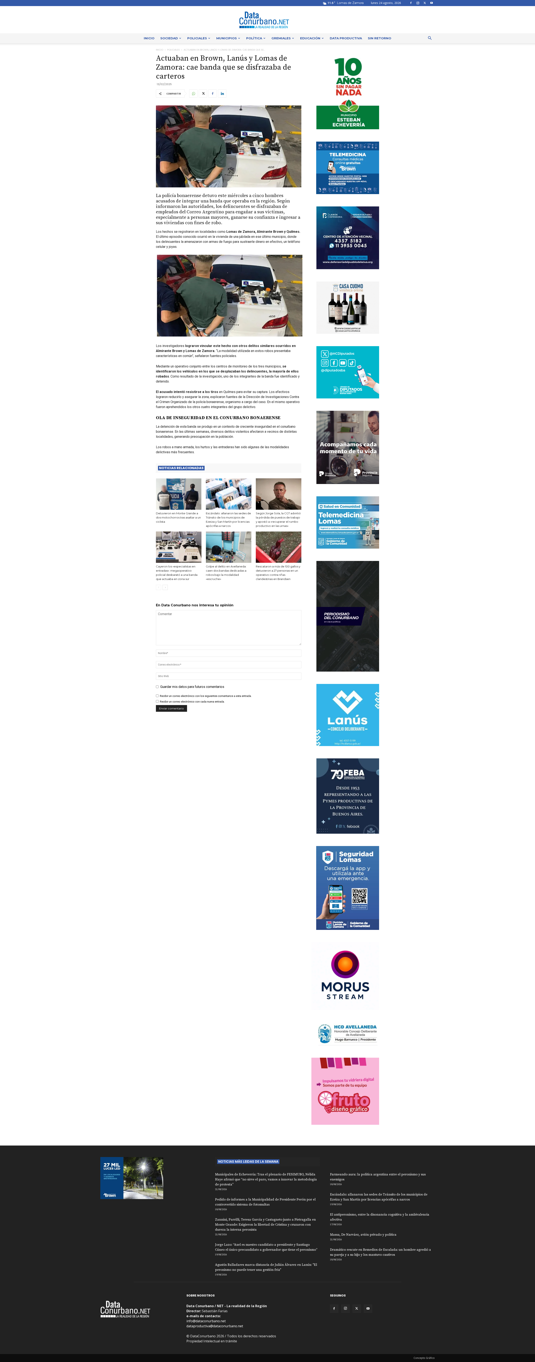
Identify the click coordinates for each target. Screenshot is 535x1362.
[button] (430, 38)
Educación (310, 38)
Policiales (197, 38)
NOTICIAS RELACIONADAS (181, 468)
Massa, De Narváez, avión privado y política (363, 1235)
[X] (425, 3)
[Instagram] (418, 3)
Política (254, 38)
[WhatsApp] (193, 93)
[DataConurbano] (267, 19)
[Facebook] (411, 3)
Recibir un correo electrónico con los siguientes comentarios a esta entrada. (206, 696)
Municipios (226, 38)
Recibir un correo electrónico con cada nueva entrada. (192, 701)
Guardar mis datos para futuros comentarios (192, 687)
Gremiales (281, 38)
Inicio (149, 38)
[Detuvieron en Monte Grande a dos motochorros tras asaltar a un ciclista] (178, 494)
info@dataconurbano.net (206, 1321)
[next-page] (165, 587)
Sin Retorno (379, 38)
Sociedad (169, 38)
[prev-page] (158, 587)
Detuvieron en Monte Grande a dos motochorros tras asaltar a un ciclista (178, 517)
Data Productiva (346, 38)
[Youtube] (431, 3)
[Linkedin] (222, 93)
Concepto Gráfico (424, 1358)
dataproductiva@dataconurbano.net (214, 1326)
